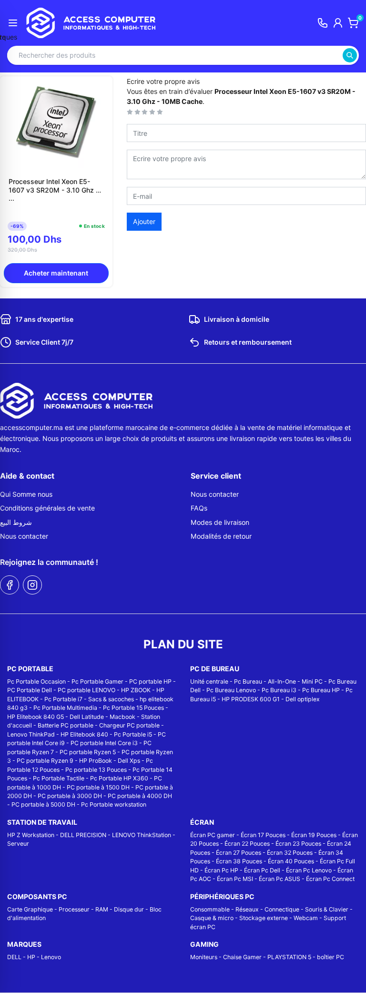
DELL (14, 957)
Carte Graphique (30, 909)
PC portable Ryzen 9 (45, 760)
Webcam (306, 917)
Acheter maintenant (56, 273)
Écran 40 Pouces (291, 861)
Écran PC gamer (212, 835)
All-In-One (282, 681)
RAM (101, 909)
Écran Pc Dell (262, 870)
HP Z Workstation (30, 835)
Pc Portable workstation (113, 804)
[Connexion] (338, 23)
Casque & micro (212, 917)
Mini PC (312, 681)
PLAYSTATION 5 (289, 957)
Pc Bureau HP (321, 690)
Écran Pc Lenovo (309, 870)
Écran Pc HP (221, 870)
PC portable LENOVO (86, 690)
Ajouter (144, 221)
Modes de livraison (220, 522)
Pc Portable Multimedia (65, 707)
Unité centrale (209, 681)
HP (31, 957)
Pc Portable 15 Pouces (133, 707)
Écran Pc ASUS (279, 878)
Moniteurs (203, 957)
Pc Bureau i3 (279, 690)
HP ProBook (95, 760)
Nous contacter (24, 536)
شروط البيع (16, 522)
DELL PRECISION (83, 835)
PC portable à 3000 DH (70, 795)
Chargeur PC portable (129, 725)
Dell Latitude (87, 716)
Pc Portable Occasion (36, 681)
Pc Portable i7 (63, 699)
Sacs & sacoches (111, 699)
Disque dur (129, 909)
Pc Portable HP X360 (119, 778)
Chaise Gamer (242, 957)
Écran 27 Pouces (238, 852)
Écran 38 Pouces (239, 861)
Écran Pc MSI (235, 878)
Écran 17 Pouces (263, 835)
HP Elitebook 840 (84, 734)
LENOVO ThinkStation (141, 835)
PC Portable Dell (29, 690)
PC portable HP (150, 681)
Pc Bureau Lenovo (231, 690)
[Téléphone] (322, 23)
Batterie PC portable (65, 725)
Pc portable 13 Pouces (96, 769)
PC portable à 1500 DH (98, 787)
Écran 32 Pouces (290, 852)
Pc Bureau (248, 681)
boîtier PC (330, 957)
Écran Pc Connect (330, 878)
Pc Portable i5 (133, 734)
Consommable (210, 909)
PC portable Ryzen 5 (88, 752)
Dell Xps (129, 760)
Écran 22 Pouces (247, 843)
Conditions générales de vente (47, 508)
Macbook (122, 716)
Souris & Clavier (326, 909)
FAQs (199, 508)
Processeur (74, 909)
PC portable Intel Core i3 (104, 743)
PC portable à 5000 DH (43, 804)
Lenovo (51, 957)
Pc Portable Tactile (58, 778)
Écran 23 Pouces (298, 843)
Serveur (18, 843)
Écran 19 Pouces (313, 835)
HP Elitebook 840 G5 (35, 716)
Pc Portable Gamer (97, 681)
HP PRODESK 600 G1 (251, 699)
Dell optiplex (302, 699)
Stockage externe (263, 917)
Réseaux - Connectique (267, 909)
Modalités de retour (221, 536)
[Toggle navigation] (13, 23)
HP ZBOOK (136, 690)
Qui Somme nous (26, 494)
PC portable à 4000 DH (140, 795)
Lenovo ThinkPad (31, 734)
